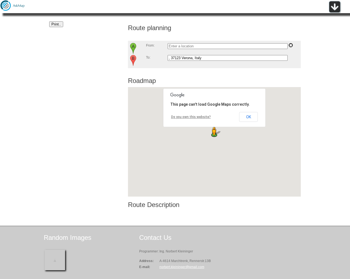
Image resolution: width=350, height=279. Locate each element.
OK (248, 117)
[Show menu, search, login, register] (334, 12)
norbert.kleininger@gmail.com (181, 267)
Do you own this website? (191, 117)
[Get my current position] (290, 46)
